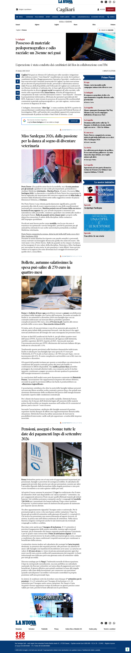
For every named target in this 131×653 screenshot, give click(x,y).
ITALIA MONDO (39, 17)
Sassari (18, 24)
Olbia (93, 24)
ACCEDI (102, 9)
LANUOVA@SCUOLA (84, 17)
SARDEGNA (29, 17)
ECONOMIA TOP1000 (97, 17)
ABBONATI (110, 9)
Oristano (113, 24)
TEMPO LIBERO (64, 17)
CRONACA (55, 17)
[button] (51, 605)
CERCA (112, 17)
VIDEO (73, 17)
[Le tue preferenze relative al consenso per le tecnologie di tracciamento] (127, 649)
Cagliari (56, 24)
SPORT (48, 17)
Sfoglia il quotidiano (25, 9)
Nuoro (75, 24)
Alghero (37, 24)
